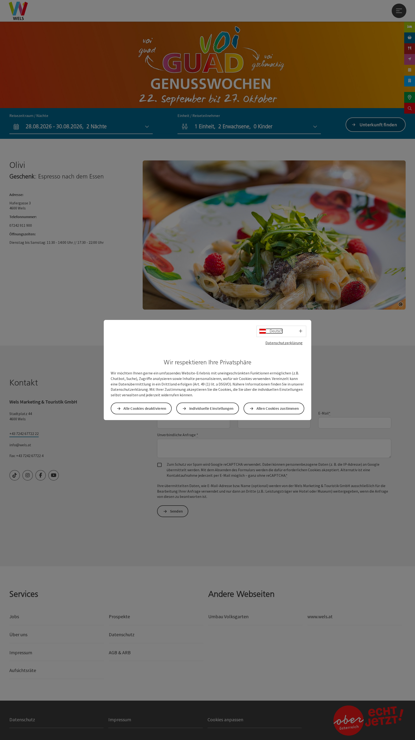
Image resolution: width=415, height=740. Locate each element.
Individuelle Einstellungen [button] (211, 408)
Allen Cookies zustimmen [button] (277, 408)
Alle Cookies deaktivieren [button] (144, 408)
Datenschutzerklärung (284, 342)
